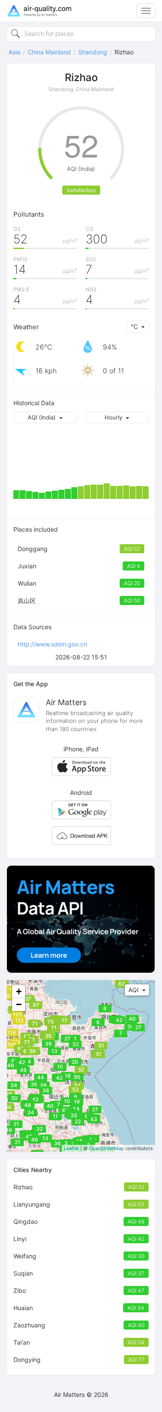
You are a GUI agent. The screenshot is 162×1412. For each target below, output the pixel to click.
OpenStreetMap (106, 1148)
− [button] (19, 1004)
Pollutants (28, 214)
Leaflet (71, 1148)
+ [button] (19, 991)
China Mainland (49, 52)
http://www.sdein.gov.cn (52, 644)
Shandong (92, 52)
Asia (14, 52)
